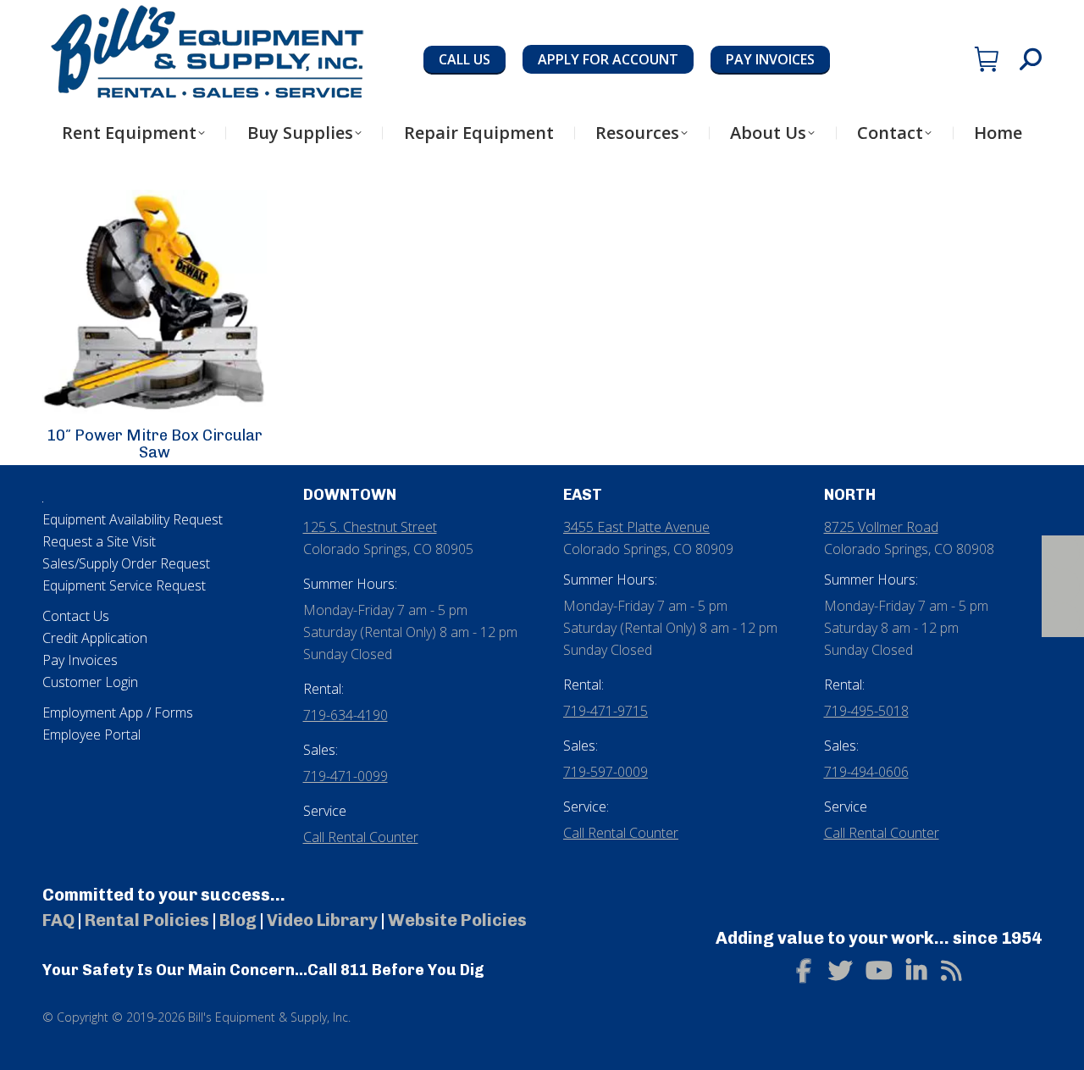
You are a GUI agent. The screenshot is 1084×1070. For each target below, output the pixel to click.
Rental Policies (147, 920)
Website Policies (457, 920)
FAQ (58, 920)
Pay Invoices (80, 660)
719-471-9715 (605, 710)
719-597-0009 (605, 771)
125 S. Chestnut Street (370, 527)
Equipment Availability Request (132, 519)
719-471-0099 (345, 776)
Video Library (322, 920)
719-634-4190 (345, 715)
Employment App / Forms (117, 712)
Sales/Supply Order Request (126, 563)
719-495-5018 (866, 710)
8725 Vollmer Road (881, 527)
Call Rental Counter (360, 837)
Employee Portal (91, 734)
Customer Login (90, 682)
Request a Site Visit (99, 541)
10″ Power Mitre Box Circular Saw (155, 444)
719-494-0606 (866, 771)
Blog (238, 920)
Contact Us (75, 616)
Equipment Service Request (124, 585)
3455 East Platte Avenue (636, 527)
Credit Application (94, 638)
